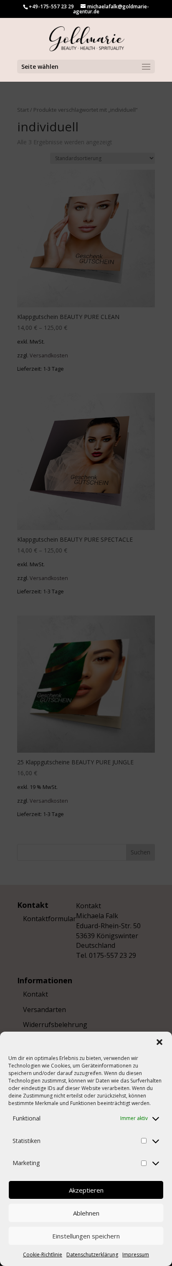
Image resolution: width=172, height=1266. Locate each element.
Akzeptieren (86, 1190)
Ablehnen (86, 1213)
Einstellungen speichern (86, 1236)
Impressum (135, 1254)
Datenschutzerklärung (92, 1254)
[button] (159, 1042)
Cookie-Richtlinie (42, 1254)
